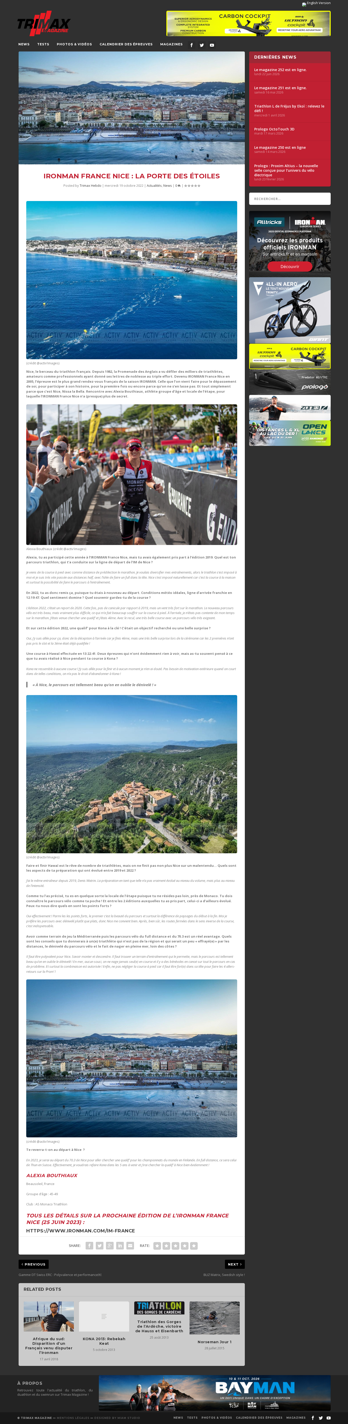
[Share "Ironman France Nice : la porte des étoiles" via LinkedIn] (120, 1246)
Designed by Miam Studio (117, 1418)
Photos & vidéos (74, 44)
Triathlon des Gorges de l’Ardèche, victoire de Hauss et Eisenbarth (159, 1326)
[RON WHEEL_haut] (248, 26)
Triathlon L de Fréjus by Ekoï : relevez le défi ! (289, 108)
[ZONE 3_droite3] (290, 418)
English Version (318, 3)
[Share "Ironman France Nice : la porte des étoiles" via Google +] (110, 1246)
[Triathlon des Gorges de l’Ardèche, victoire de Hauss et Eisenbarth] (159, 1307)
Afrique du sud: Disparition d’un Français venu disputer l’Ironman (48, 1346)
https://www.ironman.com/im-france (80, 1231)
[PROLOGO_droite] (290, 392)
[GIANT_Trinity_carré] (290, 341)
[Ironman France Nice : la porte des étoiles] (132, 108)
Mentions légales (73, 1418)
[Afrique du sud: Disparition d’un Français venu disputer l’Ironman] (49, 1316)
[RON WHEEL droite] (290, 366)
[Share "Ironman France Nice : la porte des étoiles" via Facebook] (89, 1246)
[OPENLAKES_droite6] (290, 443)
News (24, 44)
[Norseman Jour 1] (215, 1318)
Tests (43, 44)
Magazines (171, 44)
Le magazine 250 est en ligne (280, 147)
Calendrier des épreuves (126, 44)
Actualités (154, 185)
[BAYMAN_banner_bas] (215, 1409)
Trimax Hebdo (90, 185)
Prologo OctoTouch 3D (274, 129)
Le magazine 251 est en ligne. (280, 88)
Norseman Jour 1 (215, 1342)
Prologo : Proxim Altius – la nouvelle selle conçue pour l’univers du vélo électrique (286, 170)
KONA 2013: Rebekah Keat (104, 1341)
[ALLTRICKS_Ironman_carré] (290, 274)
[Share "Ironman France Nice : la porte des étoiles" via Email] (130, 1246)
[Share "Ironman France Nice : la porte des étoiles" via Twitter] (100, 1246)
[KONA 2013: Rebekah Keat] (104, 1316)
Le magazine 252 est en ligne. (280, 70)
